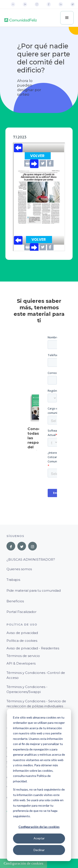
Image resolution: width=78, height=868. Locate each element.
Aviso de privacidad (22, 633)
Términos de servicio (23, 656)
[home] (20, 18)
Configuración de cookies (23, 863)
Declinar (39, 850)
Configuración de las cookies (39, 827)
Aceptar (39, 838)
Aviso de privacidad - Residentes (32, 648)
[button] (67, 18)
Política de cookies (21, 641)
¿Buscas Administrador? (30, 559)
